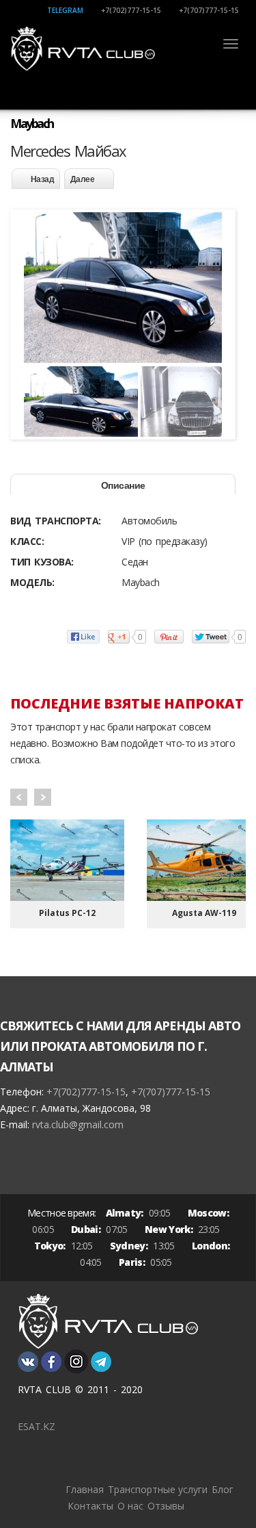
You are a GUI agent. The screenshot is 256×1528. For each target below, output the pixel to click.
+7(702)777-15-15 (131, 10)
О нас (130, 1505)
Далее (82, 179)
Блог (222, 1489)
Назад (43, 179)
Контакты (90, 1505)
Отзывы (165, 1505)
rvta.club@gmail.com (78, 1124)
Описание (123, 485)
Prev (18, 797)
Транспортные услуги (158, 1489)
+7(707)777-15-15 (209, 10)
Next (42, 797)
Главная (85, 1489)
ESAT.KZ (36, 1426)
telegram (65, 10)
